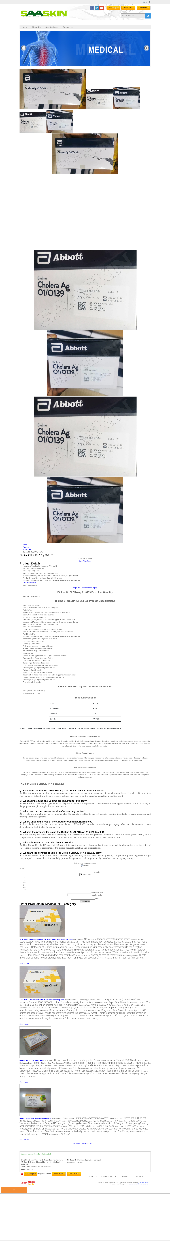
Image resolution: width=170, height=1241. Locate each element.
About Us (36, 27)
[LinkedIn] (97, 10)
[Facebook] (92, 10)
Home (24, 27)
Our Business (51, 27)
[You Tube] (101, 10)
